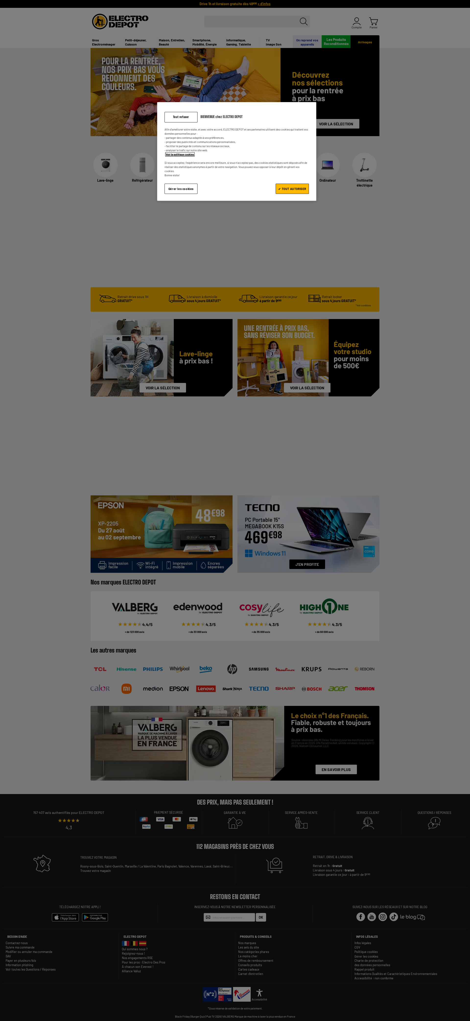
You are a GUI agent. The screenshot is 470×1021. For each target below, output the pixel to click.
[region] (236, 151)
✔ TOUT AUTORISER (292, 188)
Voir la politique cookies (180, 154)
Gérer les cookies (181, 188)
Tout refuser (181, 117)
